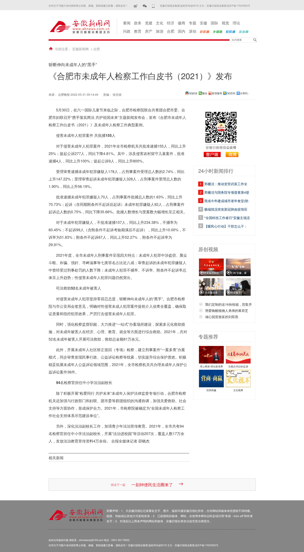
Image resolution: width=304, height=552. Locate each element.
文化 (159, 23)
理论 (236, 23)
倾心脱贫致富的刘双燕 (221, 316)
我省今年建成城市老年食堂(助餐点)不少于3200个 (226, 201)
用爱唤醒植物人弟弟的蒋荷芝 (226, 310)
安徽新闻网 (80, 48)
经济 (170, 23)
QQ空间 (231, 93)
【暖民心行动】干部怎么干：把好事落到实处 (225, 227)
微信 (204, 93)
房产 (148, 31)
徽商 (181, 23)
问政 (126, 31)
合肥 (170, 31)
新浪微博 (217, 93)
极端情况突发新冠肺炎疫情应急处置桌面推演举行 (225, 210)
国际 (214, 23)
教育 (137, 31)
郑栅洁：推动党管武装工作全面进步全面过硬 (225, 184)
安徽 (203, 23)
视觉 (225, 23)
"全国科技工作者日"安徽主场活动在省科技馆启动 (227, 218)
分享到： (245, 93)
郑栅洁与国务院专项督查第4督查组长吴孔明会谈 (226, 193)
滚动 (192, 31)
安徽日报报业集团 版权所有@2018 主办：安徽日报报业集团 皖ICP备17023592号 (205, 5)
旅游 (159, 31)
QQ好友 (193, 93)
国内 (181, 31)
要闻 (126, 23)
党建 (148, 23)
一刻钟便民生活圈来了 (152, 485)
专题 (192, 23)
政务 (137, 23)
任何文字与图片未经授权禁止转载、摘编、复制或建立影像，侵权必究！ (88, 5)
